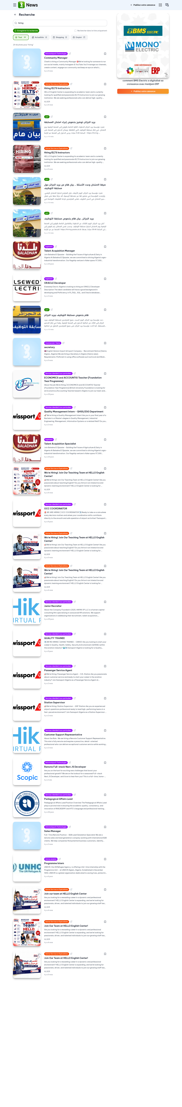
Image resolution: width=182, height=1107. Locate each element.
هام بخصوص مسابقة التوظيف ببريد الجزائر (66, 315)
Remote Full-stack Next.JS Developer (65, 766)
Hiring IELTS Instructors (57, 88)
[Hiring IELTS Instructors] (27, 94)
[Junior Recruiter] (27, 610)
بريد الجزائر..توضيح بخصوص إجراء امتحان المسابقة (69, 122)
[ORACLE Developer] (27, 287)
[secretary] (27, 352)
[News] (21, 4)
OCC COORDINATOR (55, 508)
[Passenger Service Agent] (27, 675)
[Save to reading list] (105, 54)
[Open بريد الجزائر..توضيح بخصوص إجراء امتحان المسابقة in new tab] (52, 117)
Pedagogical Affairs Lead (58, 799)
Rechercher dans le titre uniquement (92, 31)
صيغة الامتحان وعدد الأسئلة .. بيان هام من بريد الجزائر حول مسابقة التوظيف (75, 186)
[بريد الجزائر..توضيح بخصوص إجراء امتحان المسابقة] (27, 127)
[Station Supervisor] (27, 707)
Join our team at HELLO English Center (65, 893)
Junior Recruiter (53, 606)
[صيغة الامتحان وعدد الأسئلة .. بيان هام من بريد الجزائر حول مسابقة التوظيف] (27, 191)
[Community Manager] (27, 62)
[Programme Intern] (27, 868)
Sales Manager (52, 831)
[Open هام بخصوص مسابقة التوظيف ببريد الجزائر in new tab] (52, 309)
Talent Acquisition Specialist (60, 443)
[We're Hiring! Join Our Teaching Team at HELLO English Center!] (27, 481)
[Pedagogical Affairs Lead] (27, 803)
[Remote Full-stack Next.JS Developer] (27, 771)
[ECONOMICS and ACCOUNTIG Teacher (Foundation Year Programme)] (27, 384)
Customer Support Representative (63, 734)
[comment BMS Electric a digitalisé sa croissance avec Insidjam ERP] (143, 45)
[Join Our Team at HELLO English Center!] (27, 932)
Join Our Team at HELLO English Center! (66, 925)
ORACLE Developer (55, 283)
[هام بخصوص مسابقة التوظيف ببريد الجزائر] (27, 319)
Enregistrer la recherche (27, 31)
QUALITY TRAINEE (54, 638)
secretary (49, 347)
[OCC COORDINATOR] (27, 513)
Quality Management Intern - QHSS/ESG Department (74, 411)
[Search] (16, 23)
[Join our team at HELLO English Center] (27, 900)
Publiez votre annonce (144, 5)
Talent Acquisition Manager (59, 250)
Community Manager (55, 57)
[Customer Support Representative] (27, 739)
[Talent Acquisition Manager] (27, 255)
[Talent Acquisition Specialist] (27, 448)
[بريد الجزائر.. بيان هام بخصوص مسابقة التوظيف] (27, 223)
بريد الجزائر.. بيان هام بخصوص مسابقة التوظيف (69, 218)
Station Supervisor (54, 702)
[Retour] (15, 14)
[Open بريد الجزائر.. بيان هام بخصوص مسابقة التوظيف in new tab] (52, 213)
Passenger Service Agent (58, 670)
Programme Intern (54, 863)
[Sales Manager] (27, 835)
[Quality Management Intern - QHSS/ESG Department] (27, 416)
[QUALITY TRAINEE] (27, 643)
